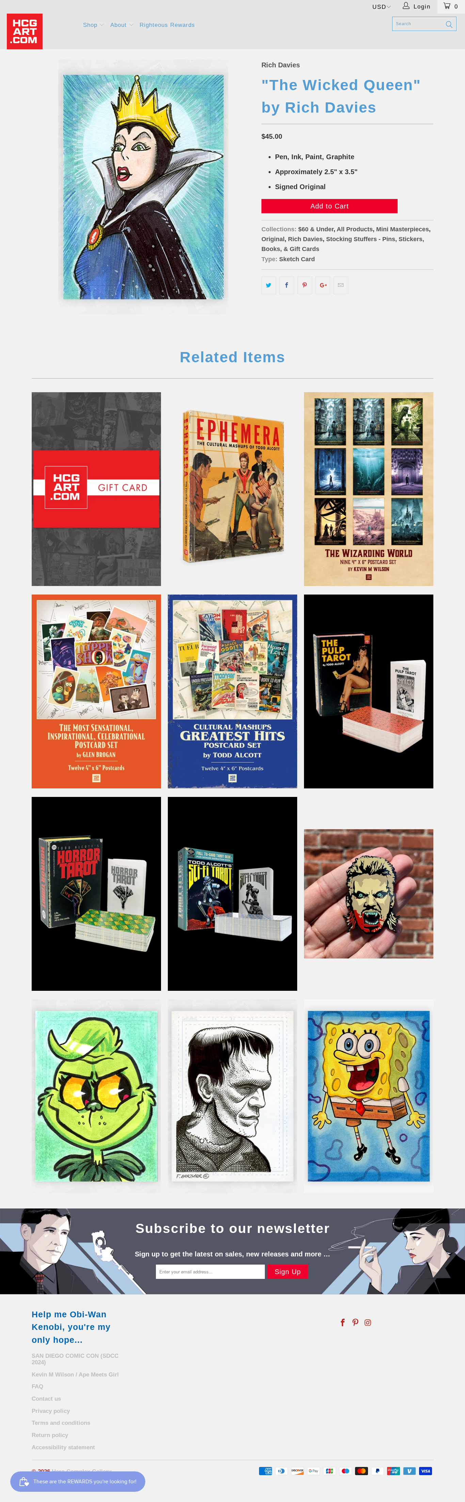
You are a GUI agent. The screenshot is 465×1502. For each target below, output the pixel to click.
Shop (91, 25)
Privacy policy (51, 1411)
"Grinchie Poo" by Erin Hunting (96, 1096)
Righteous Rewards (167, 25)
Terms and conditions (61, 1423)
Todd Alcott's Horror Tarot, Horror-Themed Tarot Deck (96, 894)
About (119, 25)
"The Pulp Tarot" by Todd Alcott (368, 691)
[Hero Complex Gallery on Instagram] (368, 1323)
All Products (355, 229)
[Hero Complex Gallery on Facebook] (343, 1323)
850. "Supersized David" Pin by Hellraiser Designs (368, 894)
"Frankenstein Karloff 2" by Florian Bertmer (232, 1096)
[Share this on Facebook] (286, 285)
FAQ (37, 1386)
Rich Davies (280, 65)
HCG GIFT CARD (96, 489)
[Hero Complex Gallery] (41, 31)
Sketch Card (297, 259)
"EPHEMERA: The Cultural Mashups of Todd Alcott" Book (232, 489)
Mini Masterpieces (402, 229)
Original (273, 239)
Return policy (50, 1435)
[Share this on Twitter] (268, 285)
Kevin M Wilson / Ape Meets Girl (75, 1374)
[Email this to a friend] (341, 285)
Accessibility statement (63, 1447)
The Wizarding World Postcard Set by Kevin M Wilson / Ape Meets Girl (368, 489)
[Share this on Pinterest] (305, 285)
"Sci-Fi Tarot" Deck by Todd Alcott (232, 894)
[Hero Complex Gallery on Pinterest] (356, 1323)
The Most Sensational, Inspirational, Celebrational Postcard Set (96, 691)
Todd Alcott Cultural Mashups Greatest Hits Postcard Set (232, 691)
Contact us (46, 1399)
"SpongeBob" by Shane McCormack (368, 1096)
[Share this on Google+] (323, 285)
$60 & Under (316, 229)
